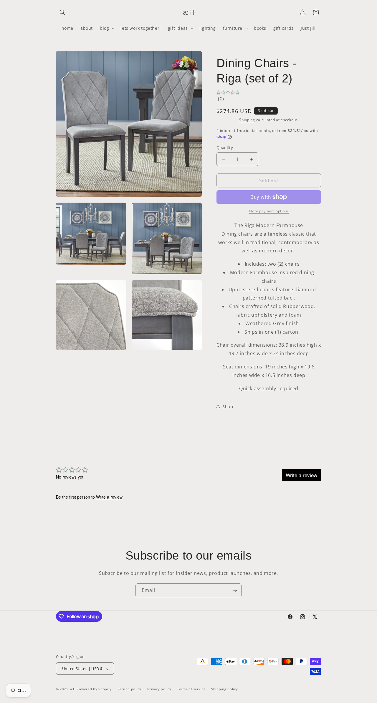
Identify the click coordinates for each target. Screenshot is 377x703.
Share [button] (228, 406)
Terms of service (191, 689)
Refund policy (129, 689)
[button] (62, 12)
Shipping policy (224, 689)
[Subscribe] (234, 590)
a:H (73, 689)
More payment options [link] (269, 211)
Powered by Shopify (94, 689)
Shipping (247, 119)
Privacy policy (159, 689)
